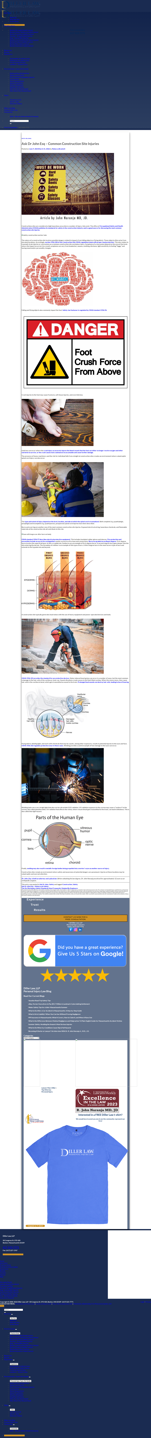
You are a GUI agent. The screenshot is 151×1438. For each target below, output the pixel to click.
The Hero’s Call (15, 100)
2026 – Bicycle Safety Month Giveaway (24, 116)
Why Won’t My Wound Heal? (20, 91)
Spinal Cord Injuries (17, 75)
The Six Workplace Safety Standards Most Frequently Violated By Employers (50, 888)
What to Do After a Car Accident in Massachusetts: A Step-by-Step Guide (55, 1011)
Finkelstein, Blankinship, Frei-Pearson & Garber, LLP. (92, 1304)
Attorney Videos (16, 104)
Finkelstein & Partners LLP (25, 1304)
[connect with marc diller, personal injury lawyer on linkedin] (80, 931)
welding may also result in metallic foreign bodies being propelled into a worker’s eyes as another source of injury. (68, 868)
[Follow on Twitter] (13, 1254)
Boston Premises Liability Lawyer (22, 34)
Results (6, 52)
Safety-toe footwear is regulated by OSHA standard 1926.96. (85, 310)
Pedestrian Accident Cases (19, 60)
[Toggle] (12, 1314)
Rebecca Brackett (58, 149)
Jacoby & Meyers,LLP (43, 1304)
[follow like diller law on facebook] (71, 931)
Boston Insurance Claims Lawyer (22, 46)
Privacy (148, 1302)
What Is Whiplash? (16, 85)
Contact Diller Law (11, 110)
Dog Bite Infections (17, 87)
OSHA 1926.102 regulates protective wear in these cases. (43, 746)
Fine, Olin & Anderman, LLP (62, 1304)
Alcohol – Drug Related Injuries (21, 36)
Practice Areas (9, 26)
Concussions (14, 79)
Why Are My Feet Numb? (19, 89)
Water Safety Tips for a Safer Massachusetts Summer (47, 1007)
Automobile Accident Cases (20, 58)
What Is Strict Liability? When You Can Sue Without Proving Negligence (54, 1014)
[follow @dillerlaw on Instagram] (75, 931)
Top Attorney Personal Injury (47, 1091)
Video (6, 95)
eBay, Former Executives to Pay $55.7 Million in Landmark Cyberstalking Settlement (59, 1004)
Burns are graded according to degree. (102, 541)
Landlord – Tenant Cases (19, 64)
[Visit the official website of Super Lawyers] (47, 1094)
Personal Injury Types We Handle (16, 69)
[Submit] (11, 123)
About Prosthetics (16, 83)
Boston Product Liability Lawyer (21, 42)
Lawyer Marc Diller (48, 1088)
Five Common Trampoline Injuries (22, 77)
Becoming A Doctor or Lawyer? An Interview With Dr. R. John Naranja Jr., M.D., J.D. (58, 1031)
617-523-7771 (11, 1247)
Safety (29, 138)
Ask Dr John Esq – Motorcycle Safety (35, 886)
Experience (8, 54)
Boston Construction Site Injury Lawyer (24, 40)
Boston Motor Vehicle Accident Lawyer (24, 32)
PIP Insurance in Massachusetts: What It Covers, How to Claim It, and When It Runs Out (60, 1017)
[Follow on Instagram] (9, 1254)
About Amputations (17, 81)
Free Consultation (77, 30)
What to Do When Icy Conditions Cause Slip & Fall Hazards (49, 1028)
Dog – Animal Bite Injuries (19, 38)
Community (8, 112)
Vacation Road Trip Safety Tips (39, 1000)
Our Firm (7, 13)
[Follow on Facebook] (5, 1254)
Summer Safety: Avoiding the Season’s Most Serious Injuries (50, 1024)
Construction (67, 884)
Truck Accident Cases (18, 62)
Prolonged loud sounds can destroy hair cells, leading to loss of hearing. (103, 682)
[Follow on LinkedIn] (18, 25)
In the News (14, 21)
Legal (142, 1302)
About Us (13, 17)
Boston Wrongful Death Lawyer (21, 30)
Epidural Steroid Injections (19, 73)
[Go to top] (2, 1306)
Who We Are (15, 19)
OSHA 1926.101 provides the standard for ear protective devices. (46, 678)
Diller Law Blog (9, 108)
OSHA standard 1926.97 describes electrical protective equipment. (46, 539)
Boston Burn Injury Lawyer (19, 44)
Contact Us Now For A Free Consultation (75, 918)
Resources (8, 50)
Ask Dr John (25, 138)
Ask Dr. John (14, 102)
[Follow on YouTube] (23, 25)
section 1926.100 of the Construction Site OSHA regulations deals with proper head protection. (79, 242)
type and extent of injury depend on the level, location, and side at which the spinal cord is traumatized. (62, 521)
